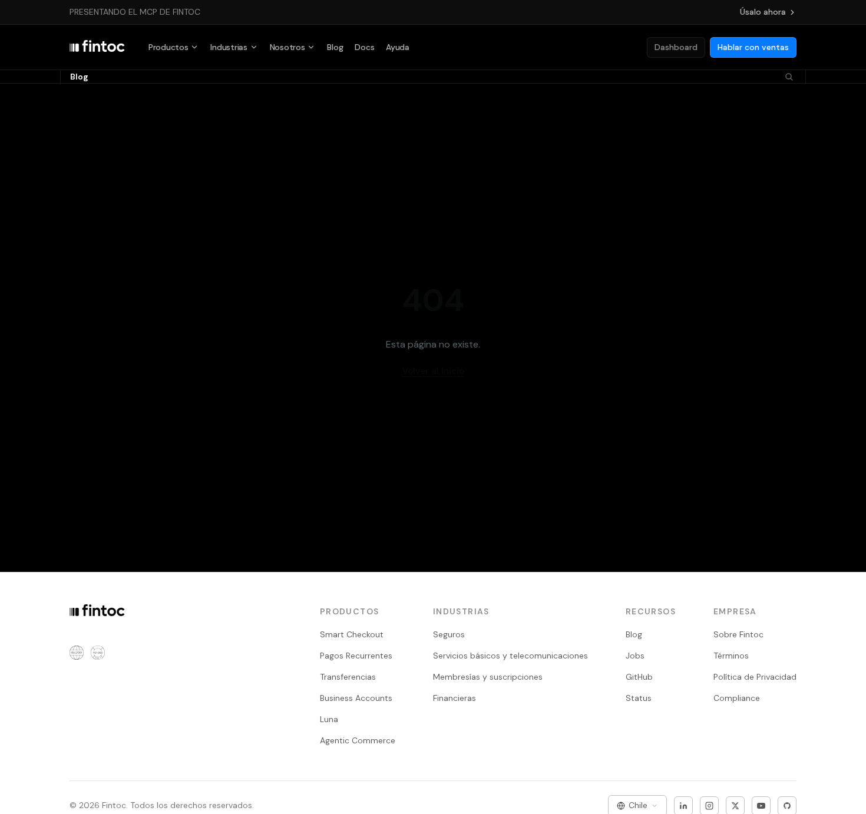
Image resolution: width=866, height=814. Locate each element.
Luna (329, 719)
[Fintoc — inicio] (97, 47)
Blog (335, 47)
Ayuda (397, 47)
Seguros (449, 634)
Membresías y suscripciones (488, 676)
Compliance (736, 698)
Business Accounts (356, 698)
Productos (168, 47)
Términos (731, 655)
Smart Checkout (352, 634)
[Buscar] (789, 77)
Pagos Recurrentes (356, 655)
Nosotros (287, 47)
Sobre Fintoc (738, 634)
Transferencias (348, 676)
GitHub (639, 676)
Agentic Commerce (357, 740)
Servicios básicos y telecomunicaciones (510, 655)
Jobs (635, 655)
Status (639, 698)
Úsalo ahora (763, 11)
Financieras (454, 698)
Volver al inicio (433, 371)
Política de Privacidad (754, 676)
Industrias (228, 47)
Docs (364, 47)
